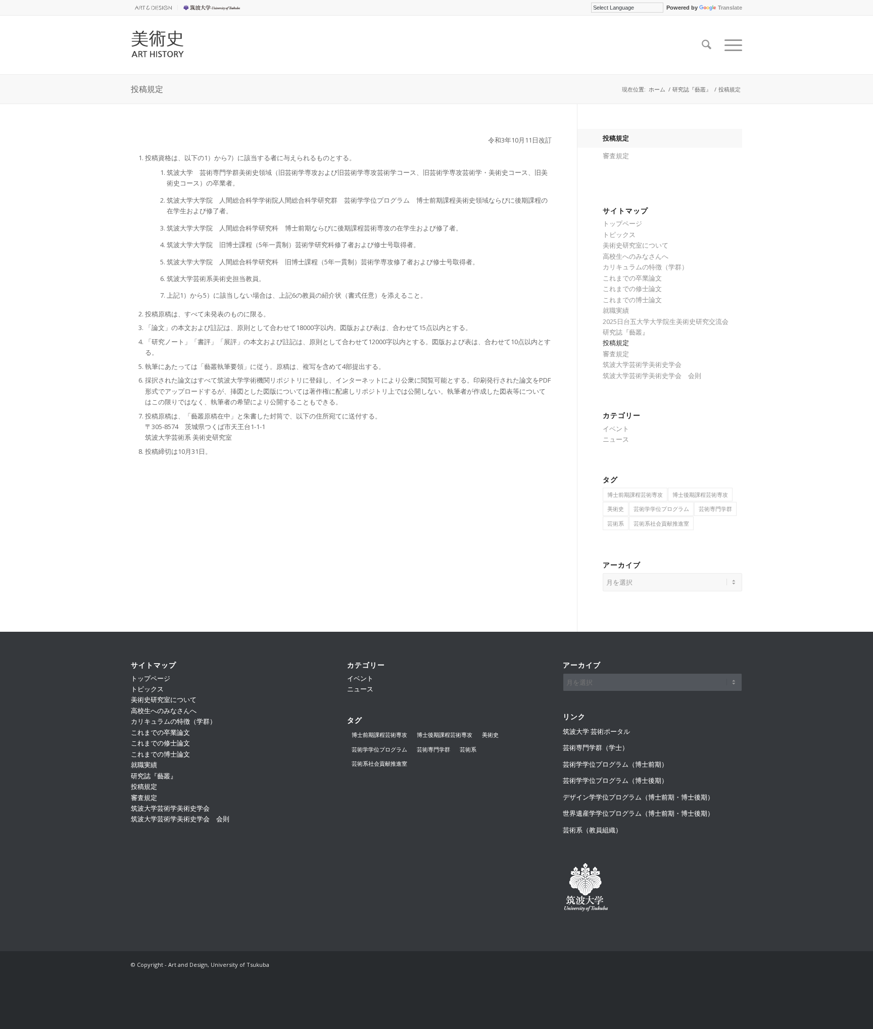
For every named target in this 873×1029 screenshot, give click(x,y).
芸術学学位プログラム (661, 508)
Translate (730, 8)
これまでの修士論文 (632, 288)
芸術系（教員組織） (592, 829)
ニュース (616, 439)
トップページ (622, 223)
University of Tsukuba (213, 7)
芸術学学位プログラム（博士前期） (615, 764)
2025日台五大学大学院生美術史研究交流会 (666, 321)
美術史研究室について (635, 245)
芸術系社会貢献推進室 (661, 523)
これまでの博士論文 (632, 299)
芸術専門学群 (715, 508)
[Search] (706, 45)
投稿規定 (147, 88)
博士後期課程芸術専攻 (700, 494)
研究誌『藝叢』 (626, 332)
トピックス (619, 234)
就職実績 (616, 310)
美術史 (615, 508)
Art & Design (151, 7)
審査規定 (616, 155)
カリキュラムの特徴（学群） (645, 266)
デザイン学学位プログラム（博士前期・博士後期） (638, 797)
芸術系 (615, 523)
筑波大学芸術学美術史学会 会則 (652, 375)
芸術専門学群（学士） (595, 747)
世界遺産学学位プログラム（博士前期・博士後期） (638, 813)
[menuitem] (154, 7)
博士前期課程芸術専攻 (635, 494)
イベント (616, 428)
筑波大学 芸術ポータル (596, 731)
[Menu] (730, 45)
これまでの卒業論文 (632, 278)
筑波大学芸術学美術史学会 (642, 364)
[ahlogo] (195, 45)
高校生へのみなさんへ (635, 256)
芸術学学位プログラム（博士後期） (615, 780)
